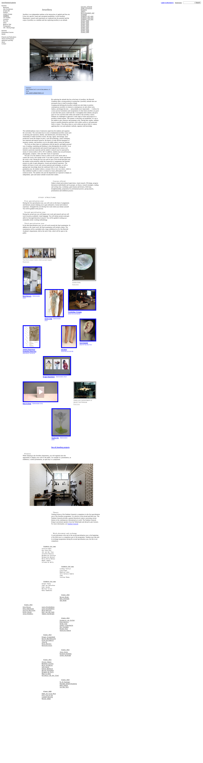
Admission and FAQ (7, 40)
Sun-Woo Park (64, 687)
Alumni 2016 (85, 21)
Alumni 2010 (85, 30)
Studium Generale (72, 524)
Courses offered (86, 6)
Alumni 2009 (85, 32)
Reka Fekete (64, 685)
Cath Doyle (45, 667)
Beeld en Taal (7, 24)
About (3, 42)
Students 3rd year (87, 19)
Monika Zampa (46, 698)
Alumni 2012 (85, 27)
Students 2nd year (87, 17)
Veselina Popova (65, 630)
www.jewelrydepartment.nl (35, 93)
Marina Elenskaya (48, 670)
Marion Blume (64, 597)
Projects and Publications (9, 37)
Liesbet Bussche (47, 697)
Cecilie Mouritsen (29, 610)
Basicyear (6, 7)
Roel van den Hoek (48, 612)
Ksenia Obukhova (47, 668)
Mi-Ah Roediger (65, 682)
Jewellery (6, 16)
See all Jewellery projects (60, 447)
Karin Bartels (46, 643)
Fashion (5, 12)
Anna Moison (27, 607)
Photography (7, 26)
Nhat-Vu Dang (27, 403)
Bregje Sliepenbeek (49, 377)
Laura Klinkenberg (48, 607)
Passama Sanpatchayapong (68, 683)
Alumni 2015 (85, 22)
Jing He (44, 642)
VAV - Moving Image (9, 28)
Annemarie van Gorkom (67, 620)
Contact (4, 44)
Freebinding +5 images (75, 312)
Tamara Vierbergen (48, 613)
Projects (84, 10)
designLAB (6, 11)
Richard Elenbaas (66, 653)
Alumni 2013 (85, 25)
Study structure (86, 8)
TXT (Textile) (6, 17)
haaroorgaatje (84, 343)
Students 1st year (87, 16)
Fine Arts (5, 21)
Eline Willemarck (48, 640)
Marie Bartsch (27, 296)
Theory (83, 11)
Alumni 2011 (85, 29)
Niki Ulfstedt (64, 598)
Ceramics (6, 19)
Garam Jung (48, 318)
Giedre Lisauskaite (66, 625)
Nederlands (178, 2)
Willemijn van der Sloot (50, 675)
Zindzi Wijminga (65, 655)
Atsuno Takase (46, 662)
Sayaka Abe (55, 438)
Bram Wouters (64, 622)
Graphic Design (7, 14)
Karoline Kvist (47, 645)
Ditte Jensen (27, 612)
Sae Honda (63, 600)
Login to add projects (167, 2)
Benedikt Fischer (48, 663)
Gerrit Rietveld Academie (9, 2)
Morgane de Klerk (48, 672)
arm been (64, 349)
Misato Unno (64, 628)
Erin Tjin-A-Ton (47, 695)
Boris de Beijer (47, 665)
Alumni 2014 (85, 24)
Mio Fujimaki (64, 627)
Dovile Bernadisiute (49, 638)
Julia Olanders (28, 613)
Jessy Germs (64, 652)
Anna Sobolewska (28, 608)
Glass (4, 22)
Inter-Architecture (8, 9)
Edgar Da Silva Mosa (49, 693)
